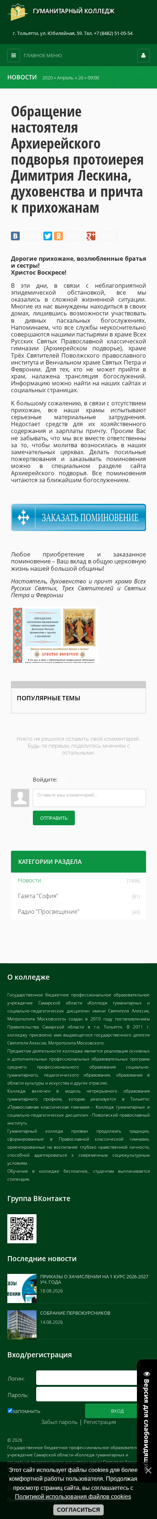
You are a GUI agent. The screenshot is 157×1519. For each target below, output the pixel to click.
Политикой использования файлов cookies (73, 1496)
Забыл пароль (59, 1421)
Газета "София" (38, 896)
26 (80, 77)
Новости (29, 880)
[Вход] (64, 779)
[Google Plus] (102, 236)
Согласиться (78, 1510)
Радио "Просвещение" (49, 912)
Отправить (54, 818)
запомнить (26, 1410)
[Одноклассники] (69, 236)
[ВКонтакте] (26, 236)
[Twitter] (47, 236)
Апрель (65, 77)
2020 (47, 77)
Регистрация (100, 1421)
